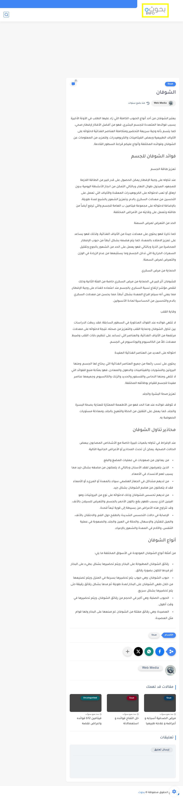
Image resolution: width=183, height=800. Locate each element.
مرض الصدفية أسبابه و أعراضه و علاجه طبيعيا (160, 721)
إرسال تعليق (161, 750)
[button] (159, 651)
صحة (170, 84)
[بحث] (6, 14)
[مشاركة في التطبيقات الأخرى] (127, 651)
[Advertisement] (91, 50)
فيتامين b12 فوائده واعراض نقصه (89, 721)
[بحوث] (155, 10)
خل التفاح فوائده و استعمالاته (127, 721)
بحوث (141, 792)
